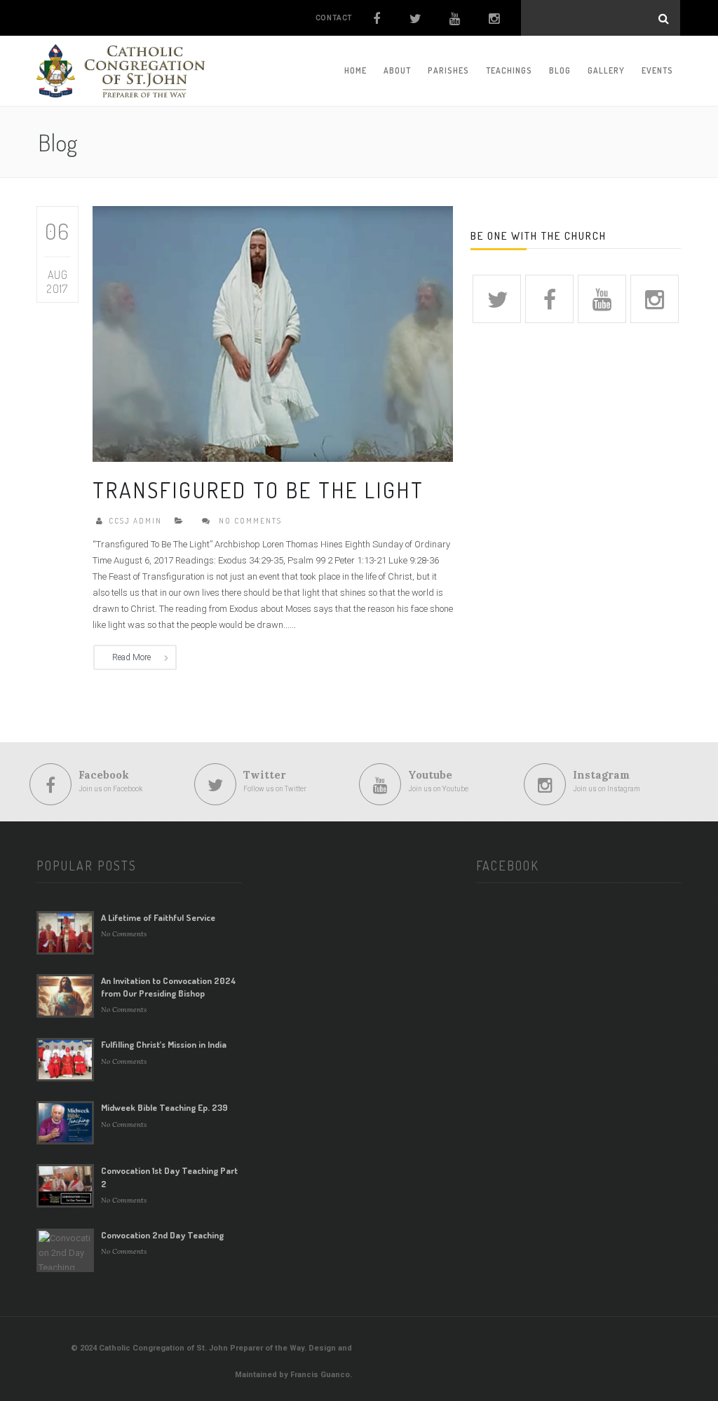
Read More (131, 657)
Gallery (606, 70)
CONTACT (334, 18)
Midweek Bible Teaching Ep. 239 (164, 1107)
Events (657, 70)
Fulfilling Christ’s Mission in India (163, 1044)
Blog (560, 70)
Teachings (509, 70)
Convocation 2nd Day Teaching (162, 1235)
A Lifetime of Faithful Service (158, 917)
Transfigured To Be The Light (258, 489)
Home (355, 70)
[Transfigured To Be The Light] (273, 333)
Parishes (448, 70)
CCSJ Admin (135, 521)
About (397, 70)
